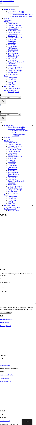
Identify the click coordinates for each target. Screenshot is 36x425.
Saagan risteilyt (12, 65)
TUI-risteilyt (12, 51)
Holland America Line (15, 34)
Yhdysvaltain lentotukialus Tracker (22, 14)
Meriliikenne (8, 18)
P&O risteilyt (12, 58)
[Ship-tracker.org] (9, 6)
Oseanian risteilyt (13, 60)
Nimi (2, 279)
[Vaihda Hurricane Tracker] (32, 205)
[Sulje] (3, 101)
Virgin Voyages (12, 74)
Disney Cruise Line (14, 32)
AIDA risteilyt (12, 48)
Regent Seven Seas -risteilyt (16, 62)
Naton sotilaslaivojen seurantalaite (22, 16)
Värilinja (10, 83)
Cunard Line (12, 41)
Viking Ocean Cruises (14, 30)
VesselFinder (8, 20)
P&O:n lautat (12, 81)
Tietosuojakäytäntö (5, 326)
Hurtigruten (11, 44)
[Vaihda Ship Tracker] (32, 125)
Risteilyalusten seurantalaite (16, 11)
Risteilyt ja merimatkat (15, 67)
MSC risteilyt (12, 39)
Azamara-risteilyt (13, 50)
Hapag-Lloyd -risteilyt (15, 70)
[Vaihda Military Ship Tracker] (32, 129)
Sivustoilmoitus (4, 322)
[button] (14, 9)
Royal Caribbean (13, 23)
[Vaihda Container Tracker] (32, 209)
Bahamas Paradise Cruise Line (17, 27)
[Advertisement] (18, 247)
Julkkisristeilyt (12, 36)
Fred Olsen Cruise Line (15, 69)
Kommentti (4, 291)
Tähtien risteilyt (12, 57)
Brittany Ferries (12, 78)
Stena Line (11, 85)
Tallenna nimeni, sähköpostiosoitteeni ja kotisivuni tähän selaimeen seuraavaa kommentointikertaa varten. (16, 308)
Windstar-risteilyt (13, 53)
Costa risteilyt (12, 43)
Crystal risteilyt (12, 46)
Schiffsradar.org (5, 365)
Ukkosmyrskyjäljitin (14, 88)
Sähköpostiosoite (5, 282)
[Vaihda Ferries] (32, 195)
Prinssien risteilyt (13, 29)
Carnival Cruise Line (14, 25)
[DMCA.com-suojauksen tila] (18, 352)
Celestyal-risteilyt (13, 55)
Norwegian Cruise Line (15, 37)
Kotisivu (2, 288)
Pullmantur (11, 64)
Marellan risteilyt (13, 72)
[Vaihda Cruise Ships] (32, 141)
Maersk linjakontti (13, 92)
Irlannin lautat (12, 79)
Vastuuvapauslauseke (6, 319)
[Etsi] (1, 95)
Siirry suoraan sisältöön (7, 1)
